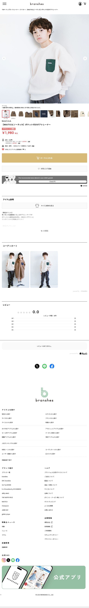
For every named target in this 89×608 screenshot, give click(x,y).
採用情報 (47, 526)
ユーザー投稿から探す (9, 454)
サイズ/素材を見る (47, 206)
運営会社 (47, 522)
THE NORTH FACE (7, 497)
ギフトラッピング (50, 502)
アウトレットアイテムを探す (54, 429)
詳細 (29, 141)
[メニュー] (4, 4)
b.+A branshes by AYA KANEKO (11, 489)
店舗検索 (4, 547)
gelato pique (6, 514)
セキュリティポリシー (51, 535)
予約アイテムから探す (52, 437)
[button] (4, 58)
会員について (48, 493)
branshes (5, 476)
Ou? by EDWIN (6, 485)
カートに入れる (46, 158)
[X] (8, 560)
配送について (48, 481)
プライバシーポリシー (51, 539)
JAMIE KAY (5, 510)
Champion (5, 506)
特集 (3, 526)
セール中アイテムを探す (9, 433)
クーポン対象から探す (52, 433)
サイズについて (49, 489)
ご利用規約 (47, 531)
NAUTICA (6, 121)
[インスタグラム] (4, 560)
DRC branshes (6, 481)
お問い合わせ (48, 510)
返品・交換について (50, 485)
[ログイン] (80, 3)
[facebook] (17, 560)
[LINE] (13, 560)
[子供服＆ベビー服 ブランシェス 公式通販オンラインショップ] (36, 4)
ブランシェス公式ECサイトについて (55, 472)
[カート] (85, 3)
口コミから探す (50, 454)
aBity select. (5, 493)
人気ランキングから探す (9, 443)
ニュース (4, 531)
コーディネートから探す (53, 450)
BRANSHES (44, 595)
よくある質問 (48, 506)
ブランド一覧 (6, 472)
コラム (4, 535)
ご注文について (49, 476)
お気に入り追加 (46, 169)
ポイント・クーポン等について (54, 497)
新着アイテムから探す (9, 437)
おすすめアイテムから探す (10, 429)
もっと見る (44, 231)
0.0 (36, 312)
